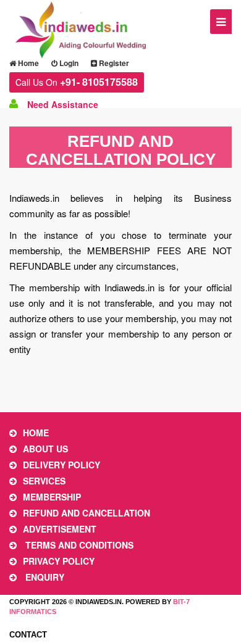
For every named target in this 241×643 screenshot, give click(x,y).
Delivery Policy (61, 464)
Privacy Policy (59, 561)
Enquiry (43, 577)
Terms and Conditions (78, 545)
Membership (52, 497)
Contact (28, 634)
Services (44, 481)
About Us (45, 448)
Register (113, 62)
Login (67, 62)
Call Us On (76, 82)
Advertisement (59, 529)
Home (27, 62)
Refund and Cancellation (86, 513)
